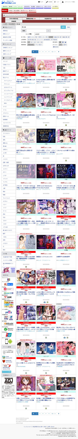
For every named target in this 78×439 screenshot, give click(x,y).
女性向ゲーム (39, 6)
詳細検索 (14, 21)
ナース (4, 211)
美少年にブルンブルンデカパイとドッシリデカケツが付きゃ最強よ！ (66, 329)
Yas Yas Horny (61, 83)
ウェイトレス (6, 198)
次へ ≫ (54, 51)
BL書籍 (33, 6)
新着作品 (5, 30)
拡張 (4, 240)
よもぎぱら (61, 402)
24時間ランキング (7, 47)
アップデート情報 (7, 40)
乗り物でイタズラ (7, 230)
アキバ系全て (38, 44)
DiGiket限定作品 (14, 18)
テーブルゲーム (7, 100)
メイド (4, 207)
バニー (4, 204)
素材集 (10, 6)
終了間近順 (54, 39)
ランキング (20, 15)
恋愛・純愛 (6, 162)
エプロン (5, 201)
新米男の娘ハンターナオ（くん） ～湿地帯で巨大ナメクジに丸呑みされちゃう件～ (45, 223)
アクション (6, 84)
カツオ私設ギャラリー (63, 260)
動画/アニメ (6, 71)
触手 (4, 233)
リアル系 (5, 227)
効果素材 (5, 119)
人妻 (4, 188)
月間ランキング (7, 54)
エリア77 (60, 154)
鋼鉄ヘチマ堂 (61, 331)
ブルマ (4, 220)
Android (56, 47)
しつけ (4, 175)
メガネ (4, 224)
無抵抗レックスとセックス (44, 256)
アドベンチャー (7, 80)
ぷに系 (4, 152)
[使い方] (39, 0)
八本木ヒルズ (41, 225)
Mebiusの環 (41, 295)
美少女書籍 (16, 10)
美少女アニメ (32, 10)
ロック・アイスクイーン (44, 83)
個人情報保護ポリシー (8, 264)
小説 (4, 68)
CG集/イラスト (7, 64)
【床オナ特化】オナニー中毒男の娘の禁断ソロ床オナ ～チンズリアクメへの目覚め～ (25, 329)
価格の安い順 (57, 37)
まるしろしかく (42, 118)
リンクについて (28, 426)
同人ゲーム (6, 77)
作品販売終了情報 (7, 257)
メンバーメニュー (10, 15)
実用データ (6, 116)
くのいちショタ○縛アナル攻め (66, 150)
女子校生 (5, 185)
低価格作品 (6, 126)
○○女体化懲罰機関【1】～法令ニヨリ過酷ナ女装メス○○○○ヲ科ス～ (25, 223)
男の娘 (4, 146)
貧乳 (4, 139)
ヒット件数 (28, 34)
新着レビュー (6, 34)
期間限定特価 (31, 19)
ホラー (4, 172)
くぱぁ (4, 236)
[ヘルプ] (55, 0)
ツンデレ (5, 182)
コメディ (5, 169)
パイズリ (5, 159)
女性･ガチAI (47, 6)
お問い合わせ (50, 426)
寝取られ (5, 143)
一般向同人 (5, 6)
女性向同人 (27, 6)
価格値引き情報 (7, 37)
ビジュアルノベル (8, 90)
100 (35, 42)
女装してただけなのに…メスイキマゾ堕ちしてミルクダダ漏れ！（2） (45, 329)
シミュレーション (8, 93)
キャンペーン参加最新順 (43, 39)
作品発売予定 (48, 18)
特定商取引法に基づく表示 (39, 426)
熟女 (4, 191)
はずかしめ (6, 165)
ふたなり (5, 243)
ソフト (15, 6)
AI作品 (10, 10)
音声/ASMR (6, 74)
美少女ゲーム (24, 10)
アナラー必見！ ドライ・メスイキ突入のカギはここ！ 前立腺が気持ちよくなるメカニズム (45, 152)
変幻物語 (20, 118)
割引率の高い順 (32, 39)
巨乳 (4, 136)
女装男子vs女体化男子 (63, 256)
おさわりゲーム (7, 87)
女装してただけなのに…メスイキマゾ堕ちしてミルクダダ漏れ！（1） (25, 400)
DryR (39, 402)
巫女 (4, 214)
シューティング (7, 97)
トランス (5, 178)
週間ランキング (7, 51)
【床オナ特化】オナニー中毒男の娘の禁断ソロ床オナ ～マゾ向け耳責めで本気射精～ (66, 223)
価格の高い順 (65, 37)
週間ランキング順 (32, 37)
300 (42, 42)
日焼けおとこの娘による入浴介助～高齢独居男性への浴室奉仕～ (25, 258)
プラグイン (6, 113)
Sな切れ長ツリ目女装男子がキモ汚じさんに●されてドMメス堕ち (66, 364)
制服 (4, 194)
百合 (4, 217)
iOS (65, 44)
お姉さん (5, 149)
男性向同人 (5, 10)
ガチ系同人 (55, 6)
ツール (4, 110)
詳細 (68, 27)
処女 (4, 249)
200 (38, 42)
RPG (5, 103)
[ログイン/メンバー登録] (63, 0)
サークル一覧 (65, 18)
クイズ (4, 106)
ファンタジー (6, 133)
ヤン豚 (19, 295)
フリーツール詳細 (6, 371)
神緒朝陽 (60, 366)
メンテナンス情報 (7, 260)
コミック (20, 6)
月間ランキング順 (42, 37)
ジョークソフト (7, 122)
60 (31, 42)
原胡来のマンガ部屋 (23, 225)
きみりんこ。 (21, 154)
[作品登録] (47, 0)
